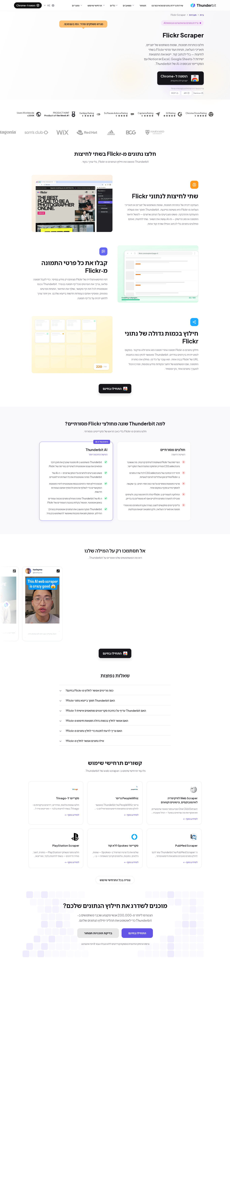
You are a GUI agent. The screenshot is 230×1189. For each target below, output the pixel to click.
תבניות (192, 14)
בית (202, 14)
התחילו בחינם (112, 388)
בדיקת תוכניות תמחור (98, 933)
